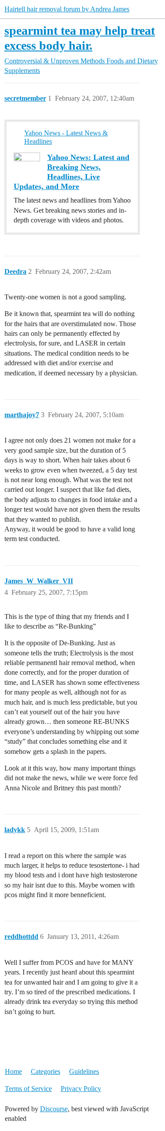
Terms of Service (28, 1088)
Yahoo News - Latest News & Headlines (66, 137)
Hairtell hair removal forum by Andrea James (66, 9)
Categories (45, 1071)
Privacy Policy (81, 1088)
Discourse (54, 1109)
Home (13, 1071)
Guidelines (84, 1071)
